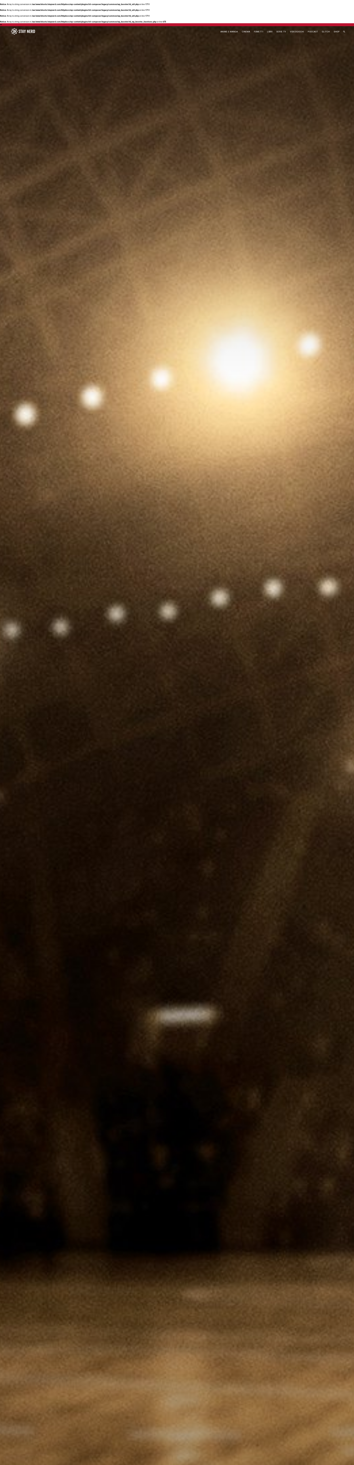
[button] (344, 31)
